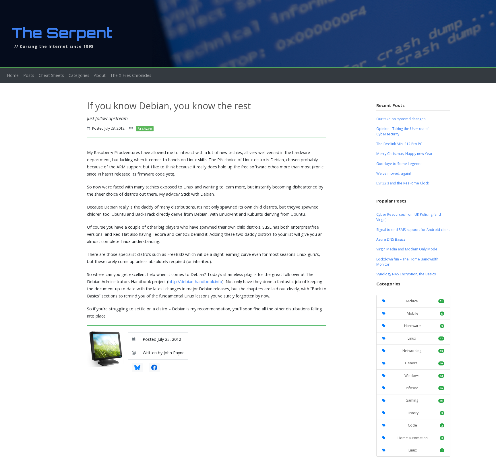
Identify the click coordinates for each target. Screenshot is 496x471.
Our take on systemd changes (400, 118)
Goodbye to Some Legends (399, 163)
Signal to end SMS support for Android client (413, 229)
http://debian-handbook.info (195, 281)
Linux (425, 338)
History (425, 412)
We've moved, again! (393, 173)
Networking (422, 350)
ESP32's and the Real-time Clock (402, 183)
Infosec (424, 388)
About (100, 75)
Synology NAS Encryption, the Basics (406, 274)
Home (14, 75)
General (424, 363)
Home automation (420, 437)
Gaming (424, 400)
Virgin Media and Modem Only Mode (406, 249)
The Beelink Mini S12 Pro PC (399, 143)
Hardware (423, 325)
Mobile (425, 313)
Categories (79, 75)
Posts (28, 75)
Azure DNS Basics (390, 239)
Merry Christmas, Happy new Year (404, 153)
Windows (423, 375)
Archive (424, 301)
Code (425, 425)
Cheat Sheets (51, 75)
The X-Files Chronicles (130, 75)
